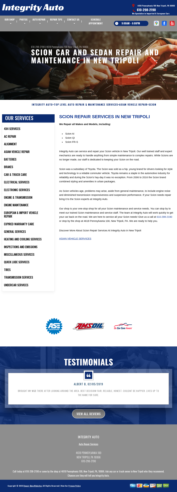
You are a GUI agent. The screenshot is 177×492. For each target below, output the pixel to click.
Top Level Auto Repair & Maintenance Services (86, 104)
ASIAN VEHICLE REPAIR (133, 104)
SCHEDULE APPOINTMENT (96, 21)
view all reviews (88, 413)
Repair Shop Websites (33, 485)
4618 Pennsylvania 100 (56, 47)
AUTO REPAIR (38, 19)
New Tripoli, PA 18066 (78, 47)
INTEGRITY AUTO (42, 104)
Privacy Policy (74, 485)
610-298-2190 (146, 9)
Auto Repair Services (88, 444)
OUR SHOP (10, 19)
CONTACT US (73, 19)
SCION (152, 104)
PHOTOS (23, 19)
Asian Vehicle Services (75, 238)
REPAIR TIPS (56, 19)
